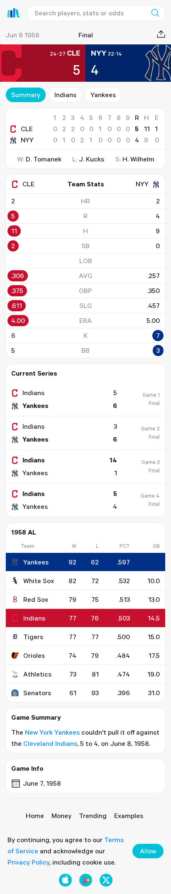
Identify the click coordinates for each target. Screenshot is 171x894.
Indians (65, 94)
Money (61, 815)
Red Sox (35, 599)
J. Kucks (91, 159)
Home (35, 815)
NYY (27, 139)
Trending (93, 815)
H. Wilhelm (138, 159)
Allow (148, 850)
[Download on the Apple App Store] (65, 880)
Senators (37, 692)
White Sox (38, 580)
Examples (128, 815)
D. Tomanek (43, 159)
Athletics (37, 674)
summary (25, 94)
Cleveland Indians (50, 743)
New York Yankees (52, 732)
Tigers (33, 636)
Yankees (103, 94)
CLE (27, 128)
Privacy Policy (28, 862)
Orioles (34, 655)
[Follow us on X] (106, 880)
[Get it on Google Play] (85, 880)
